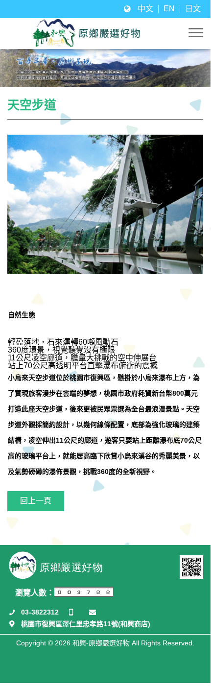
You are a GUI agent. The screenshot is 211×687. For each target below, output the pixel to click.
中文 (145, 9)
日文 (193, 9)
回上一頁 (35, 501)
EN (169, 9)
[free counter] (83, 594)
